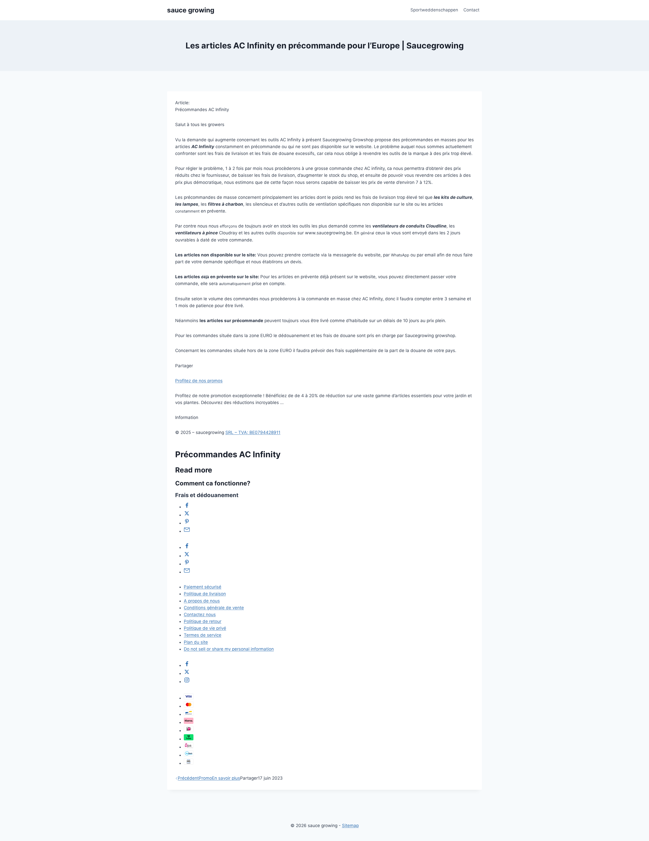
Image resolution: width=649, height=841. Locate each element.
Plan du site (196, 642)
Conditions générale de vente (214, 607)
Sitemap (350, 825)
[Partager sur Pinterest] (187, 522)
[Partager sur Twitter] (187, 514)
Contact (471, 9)
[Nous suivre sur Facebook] (187, 665)
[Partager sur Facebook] (187, 506)
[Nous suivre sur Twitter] (187, 673)
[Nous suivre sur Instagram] (187, 681)
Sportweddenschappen (434, 9)
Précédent (188, 778)
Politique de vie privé (205, 628)
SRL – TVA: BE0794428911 (252, 432)
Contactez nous (200, 614)
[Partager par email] (187, 531)
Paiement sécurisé (202, 586)
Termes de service (202, 635)
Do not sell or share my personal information (229, 649)
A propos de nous (202, 600)
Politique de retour (202, 621)
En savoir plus (226, 778)
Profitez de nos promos (199, 380)
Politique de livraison (205, 593)
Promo (205, 778)
